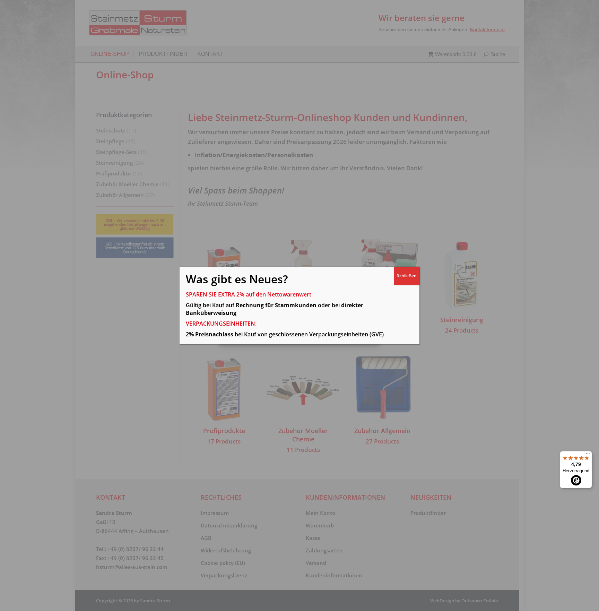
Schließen (407, 275)
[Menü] (588, 455)
